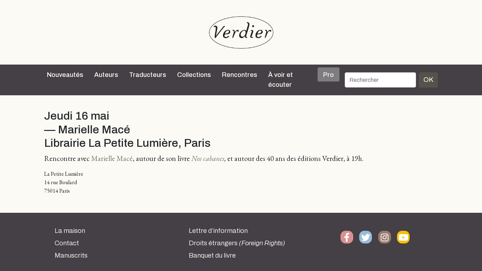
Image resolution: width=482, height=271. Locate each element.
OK (428, 79)
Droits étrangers (237, 243)
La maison (70, 230)
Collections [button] (194, 74)
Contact (67, 243)
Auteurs (106, 74)
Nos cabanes (207, 158)
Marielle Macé (112, 158)
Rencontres (239, 74)
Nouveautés (65, 74)
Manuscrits (71, 255)
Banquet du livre (212, 255)
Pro (328, 74)
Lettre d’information (218, 230)
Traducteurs (147, 74)
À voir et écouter (280, 79)
